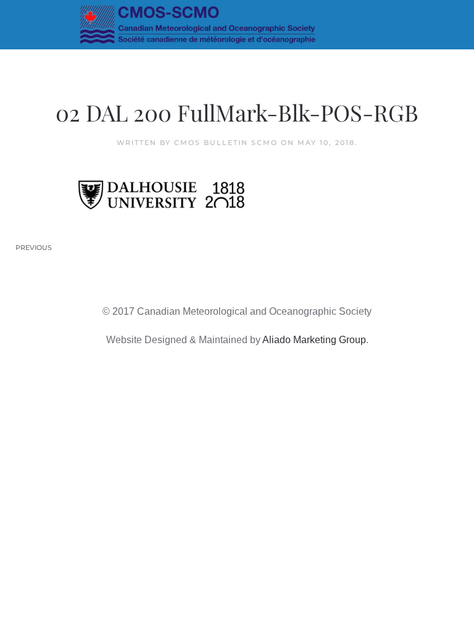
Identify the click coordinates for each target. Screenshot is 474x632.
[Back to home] (237, 24)
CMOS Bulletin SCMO (226, 142)
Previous (33, 247)
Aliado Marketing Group (314, 340)
